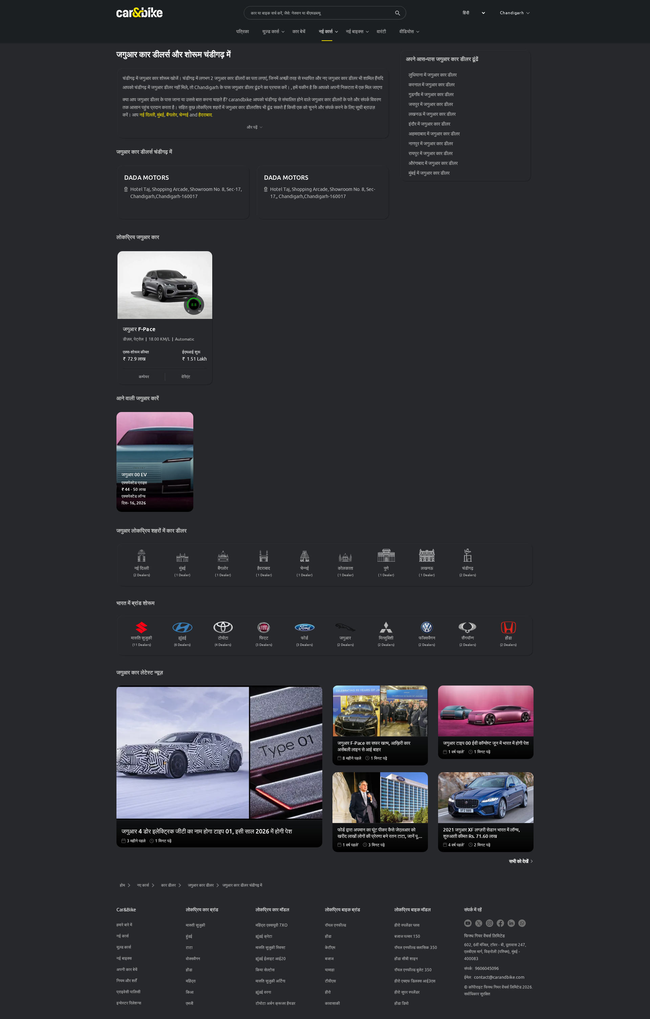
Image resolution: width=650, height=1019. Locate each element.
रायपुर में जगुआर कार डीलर (431, 153)
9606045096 (487, 968)
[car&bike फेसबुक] (500, 923)
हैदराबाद (205, 114)
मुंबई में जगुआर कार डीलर (429, 173)
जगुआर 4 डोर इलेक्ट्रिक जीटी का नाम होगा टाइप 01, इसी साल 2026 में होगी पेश (207, 831)
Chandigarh (512, 12)
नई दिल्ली (147, 114)
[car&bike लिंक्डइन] (511, 923)
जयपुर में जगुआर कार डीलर (431, 104)
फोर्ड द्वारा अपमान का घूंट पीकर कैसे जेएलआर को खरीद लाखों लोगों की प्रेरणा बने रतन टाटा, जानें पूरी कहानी (379, 833)
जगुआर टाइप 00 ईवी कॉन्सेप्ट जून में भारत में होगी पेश (486, 743)
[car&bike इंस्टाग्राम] (489, 923)
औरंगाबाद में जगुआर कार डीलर (433, 163)
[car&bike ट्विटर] (478, 923)
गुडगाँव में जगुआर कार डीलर (431, 94)
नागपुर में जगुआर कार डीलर (431, 143)
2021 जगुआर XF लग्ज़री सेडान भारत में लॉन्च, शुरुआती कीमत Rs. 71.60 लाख (481, 833)
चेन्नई (184, 114)
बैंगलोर (171, 114)
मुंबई (160, 114)
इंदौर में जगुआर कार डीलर (429, 124)
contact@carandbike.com (499, 977)
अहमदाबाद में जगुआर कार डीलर (434, 133)
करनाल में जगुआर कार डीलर (432, 84)
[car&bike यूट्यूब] (468, 923)
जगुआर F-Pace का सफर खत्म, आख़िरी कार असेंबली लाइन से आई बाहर (374, 746)
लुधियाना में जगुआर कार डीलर (433, 75)
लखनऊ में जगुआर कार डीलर (432, 114)
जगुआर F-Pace (139, 329)
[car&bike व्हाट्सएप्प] (522, 923)
